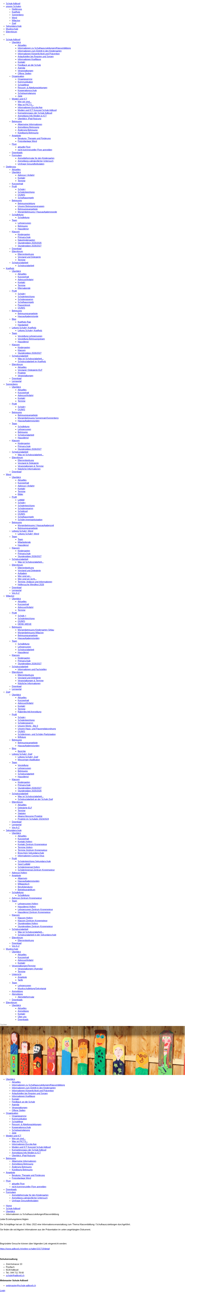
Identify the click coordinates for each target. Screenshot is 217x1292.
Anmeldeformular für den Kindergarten (36, 158)
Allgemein (22, 878)
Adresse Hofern (19, 873)
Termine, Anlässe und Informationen (35, 582)
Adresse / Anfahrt (26, 175)
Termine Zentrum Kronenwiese (32, 850)
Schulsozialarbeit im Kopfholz (32, 361)
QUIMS (21, 195)
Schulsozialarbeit (20, 262)
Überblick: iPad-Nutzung (29, 118)
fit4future (22, 737)
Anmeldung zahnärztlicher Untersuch (35, 161)
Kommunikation (25, 82)
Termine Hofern (25, 847)
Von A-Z (15, 593)
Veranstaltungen (25, 70)
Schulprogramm (25, 299)
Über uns (22, 1017)
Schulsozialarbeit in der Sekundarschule (37, 935)
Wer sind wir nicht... (27, 579)
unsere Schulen (13, 6)
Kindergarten (24, 234)
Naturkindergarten (26, 240)
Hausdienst (23, 229)
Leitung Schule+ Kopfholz (24, 328)
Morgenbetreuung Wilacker (31, 632)
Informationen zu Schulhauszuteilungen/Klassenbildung (44, 48)
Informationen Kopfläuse (29, 59)
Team (14, 220)
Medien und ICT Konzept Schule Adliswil (37, 110)
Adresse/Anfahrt (25, 279)
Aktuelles (22, 45)
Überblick (16, 42)
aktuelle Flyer (24, 147)
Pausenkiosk (24, 305)
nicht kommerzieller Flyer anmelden (35, 150)
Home (9, 1206)
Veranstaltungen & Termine (31, 466)
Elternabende (24, 288)
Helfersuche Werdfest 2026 (31, 584)
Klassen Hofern (25, 918)
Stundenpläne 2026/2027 (29, 246)
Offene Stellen (24, 73)
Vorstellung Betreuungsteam (31, 339)
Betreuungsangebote (28, 209)
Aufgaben (22, 573)
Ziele (20, 96)
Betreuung (17, 121)
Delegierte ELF (25, 808)
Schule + (22, 616)
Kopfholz (16, 12)
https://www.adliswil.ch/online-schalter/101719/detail (25, 1249)
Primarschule (24, 237)
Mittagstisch (23, 884)
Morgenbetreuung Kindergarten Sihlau (36, 630)
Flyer (14, 144)
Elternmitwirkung (26, 254)
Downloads (17, 152)
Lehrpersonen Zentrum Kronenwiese (35, 909)
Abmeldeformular (26, 997)
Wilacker (16, 20)
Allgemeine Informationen (30, 124)
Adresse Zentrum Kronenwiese (27, 898)
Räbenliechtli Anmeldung (29, 712)
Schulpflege (23, 85)
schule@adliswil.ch (15, 1275)
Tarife (20, 980)
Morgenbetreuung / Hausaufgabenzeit (36, 525)
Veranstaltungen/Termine (24, 966)
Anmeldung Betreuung (28, 127)
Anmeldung (17, 991)
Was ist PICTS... (26, 104)
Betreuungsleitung (26, 203)
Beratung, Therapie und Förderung (34, 138)
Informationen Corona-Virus (31, 856)
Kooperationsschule (27, 90)
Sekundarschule (14, 26)
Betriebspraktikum (26, 889)
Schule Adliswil (13, 3)
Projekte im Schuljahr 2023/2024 (33, 819)
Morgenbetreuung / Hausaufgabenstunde (37, 212)
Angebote (16, 135)
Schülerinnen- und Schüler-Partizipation (37, 734)
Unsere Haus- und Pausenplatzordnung (37, 729)
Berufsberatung (25, 887)
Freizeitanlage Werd (27, 141)
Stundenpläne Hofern (28, 923)
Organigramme (25, 79)
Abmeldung (17, 994)
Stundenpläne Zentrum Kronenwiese (35, 926)
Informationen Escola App (30, 107)
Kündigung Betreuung (28, 133)
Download (16, 248)
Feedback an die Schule (29, 65)
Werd (14, 18)
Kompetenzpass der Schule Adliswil (35, 113)
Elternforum (11, 32)
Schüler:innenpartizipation (30, 519)
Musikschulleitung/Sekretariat (32, 988)
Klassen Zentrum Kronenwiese (32, 920)
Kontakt (21, 62)
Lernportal (16, 381)
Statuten (22, 813)
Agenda (21, 68)
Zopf (14, 23)
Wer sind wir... (24, 576)
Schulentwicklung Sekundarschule (34, 861)
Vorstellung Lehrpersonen (30, 336)
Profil (14, 186)
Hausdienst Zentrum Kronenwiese (34, 912)
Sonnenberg (17, 15)
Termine (21, 181)
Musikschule (12, 29)
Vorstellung (23, 765)
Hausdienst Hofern (27, 906)
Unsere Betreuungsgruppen (31, 206)
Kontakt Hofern (25, 841)
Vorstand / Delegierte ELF (30, 370)
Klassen (16, 231)
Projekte (22, 373)
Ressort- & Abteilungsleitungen (32, 87)
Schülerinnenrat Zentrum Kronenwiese (36, 870)
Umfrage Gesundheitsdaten (31, 164)
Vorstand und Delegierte (29, 257)
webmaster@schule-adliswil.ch (21, 1285)
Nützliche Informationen (29, 469)
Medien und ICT (19, 99)
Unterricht (16, 974)
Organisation (18, 76)
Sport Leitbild (24, 864)
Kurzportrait (17, 184)
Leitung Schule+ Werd (22, 531)
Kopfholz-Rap (24, 322)
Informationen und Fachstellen (32, 669)
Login (2, 1290)
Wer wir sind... (24, 101)
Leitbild (21, 500)
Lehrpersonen (24, 223)
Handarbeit (23, 325)
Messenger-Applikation (29, 759)
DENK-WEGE (24, 624)
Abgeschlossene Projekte (30, 816)
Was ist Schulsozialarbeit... (31, 358)
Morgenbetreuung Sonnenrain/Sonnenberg (38, 418)
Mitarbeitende (24, 542)
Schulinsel (23, 511)
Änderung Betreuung (27, 130)
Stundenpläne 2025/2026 (29, 243)
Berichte (22, 751)
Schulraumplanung (27, 93)
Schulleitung (17, 214)
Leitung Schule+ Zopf (22, 754)
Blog (14, 319)
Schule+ (22, 189)
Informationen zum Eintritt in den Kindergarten (40, 51)
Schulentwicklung (26, 192)
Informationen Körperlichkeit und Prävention (39, 54)
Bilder (20, 494)
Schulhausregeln (26, 198)
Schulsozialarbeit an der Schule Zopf (35, 799)
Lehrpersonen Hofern (28, 903)
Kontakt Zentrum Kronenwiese (32, 844)
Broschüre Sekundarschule (31, 853)
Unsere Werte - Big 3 (28, 726)
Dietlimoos (17, 9)
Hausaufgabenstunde (28, 316)
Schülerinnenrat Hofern (29, 867)
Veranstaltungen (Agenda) (30, 969)
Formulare (17, 155)
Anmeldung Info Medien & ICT (32, 116)
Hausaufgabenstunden (28, 421)
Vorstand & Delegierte (28, 463)
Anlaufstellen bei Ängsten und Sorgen (36, 56)
